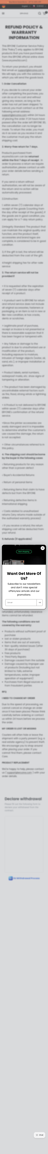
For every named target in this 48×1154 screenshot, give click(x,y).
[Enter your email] (40, 602)
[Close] (43, 548)
